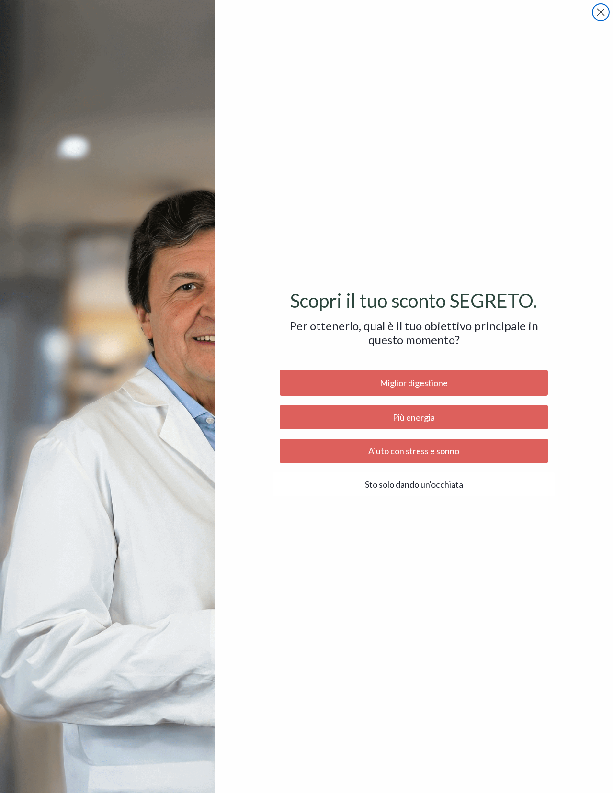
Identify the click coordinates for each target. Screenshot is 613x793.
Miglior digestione (414, 383)
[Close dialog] (600, 12)
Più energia (414, 417)
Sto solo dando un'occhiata (414, 484)
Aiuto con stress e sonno (413, 451)
